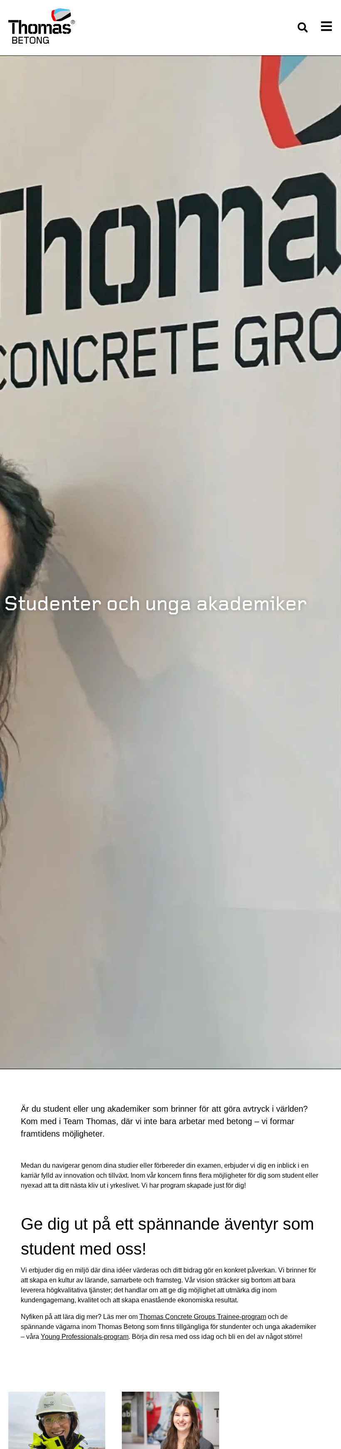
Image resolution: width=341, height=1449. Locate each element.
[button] (302, 27)
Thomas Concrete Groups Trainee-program (202, 1316)
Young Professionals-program (84, 1336)
